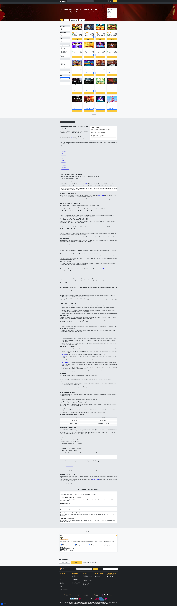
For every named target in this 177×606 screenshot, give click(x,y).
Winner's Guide (97, 576)
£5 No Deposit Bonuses (86, 584)
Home (60, 575)
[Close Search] (92, 1)
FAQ (60, 579)
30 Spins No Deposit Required (87, 576)
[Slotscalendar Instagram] (111, 576)
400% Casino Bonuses (74, 576)
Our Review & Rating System (64, 589)
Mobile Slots (109, 16)
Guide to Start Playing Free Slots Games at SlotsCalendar (100, 129)
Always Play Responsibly (95, 138)
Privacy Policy (62, 580)
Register (76, 562)
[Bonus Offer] (77, 37)
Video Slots (109, 11)
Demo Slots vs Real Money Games (96, 136)
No (61, 29)
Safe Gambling (62, 583)
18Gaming (62, 55)
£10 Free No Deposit (86, 583)
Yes (61, 28)
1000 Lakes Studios (64, 51)
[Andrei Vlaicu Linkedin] (116, 535)
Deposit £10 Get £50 (74, 580)
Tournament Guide (98, 575)
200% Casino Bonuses (74, 579)
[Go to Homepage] (63, 1)
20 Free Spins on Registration (87, 580)
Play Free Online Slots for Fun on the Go (97, 135)
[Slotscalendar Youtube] (113, 576)
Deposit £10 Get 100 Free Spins (76, 582)
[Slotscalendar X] (109, 576)
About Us (61, 576)
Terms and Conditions (63, 587)
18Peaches (62, 56)
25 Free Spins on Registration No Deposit (88, 578)
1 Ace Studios (63, 48)
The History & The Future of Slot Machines (98, 132)
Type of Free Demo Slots (95, 133)
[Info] (2, 604)
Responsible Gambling (63, 582)
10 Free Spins (85, 581)
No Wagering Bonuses (74, 583)
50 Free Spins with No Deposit (87, 575)
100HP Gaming (63, 52)
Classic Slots (109, 12)
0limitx (62, 47)
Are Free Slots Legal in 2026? (96, 130)
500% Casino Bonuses (74, 575)
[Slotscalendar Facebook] (108, 576)
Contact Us (61, 586)
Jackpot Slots (109, 15)
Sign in (96, 562)
